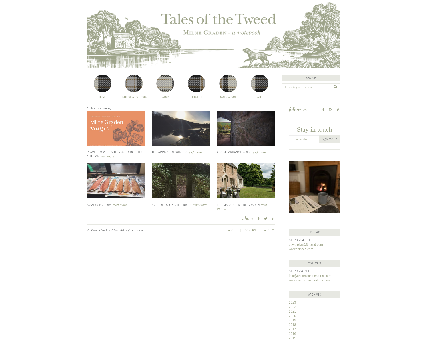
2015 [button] (292, 338)
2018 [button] (292, 325)
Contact (250, 230)
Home (102, 97)
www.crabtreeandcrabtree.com (310, 280)
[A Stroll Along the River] (181, 180)
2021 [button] (292, 311)
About (232, 230)
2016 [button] (292, 333)
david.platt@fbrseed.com (306, 244)
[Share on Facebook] (258, 218)
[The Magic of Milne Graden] (246, 180)
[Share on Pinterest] (273, 218)
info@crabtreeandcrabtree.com (310, 276)
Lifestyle (196, 97)
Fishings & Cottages (134, 97)
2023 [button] (292, 302)
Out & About (228, 97)
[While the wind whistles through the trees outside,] (314, 187)
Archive (269, 230)
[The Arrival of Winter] (181, 128)
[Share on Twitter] (265, 218)
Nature (165, 97)
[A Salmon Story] (116, 180)
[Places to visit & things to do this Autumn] (116, 128)
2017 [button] (292, 329)
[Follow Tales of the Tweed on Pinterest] (338, 109)
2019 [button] (292, 320)
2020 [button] (292, 316)
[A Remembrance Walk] (246, 128)
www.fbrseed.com (301, 249)
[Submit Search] (335, 87)
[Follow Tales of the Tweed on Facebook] (323, 109)
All (259, 97)
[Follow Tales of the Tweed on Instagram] (330, 109)
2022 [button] (292, 307)
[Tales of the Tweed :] (213, 34)
